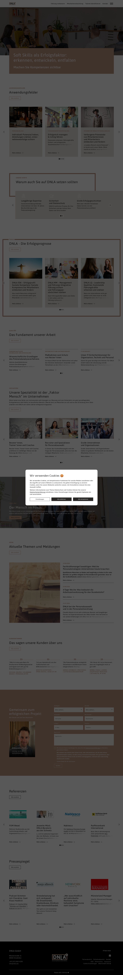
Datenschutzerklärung (37, 492)
